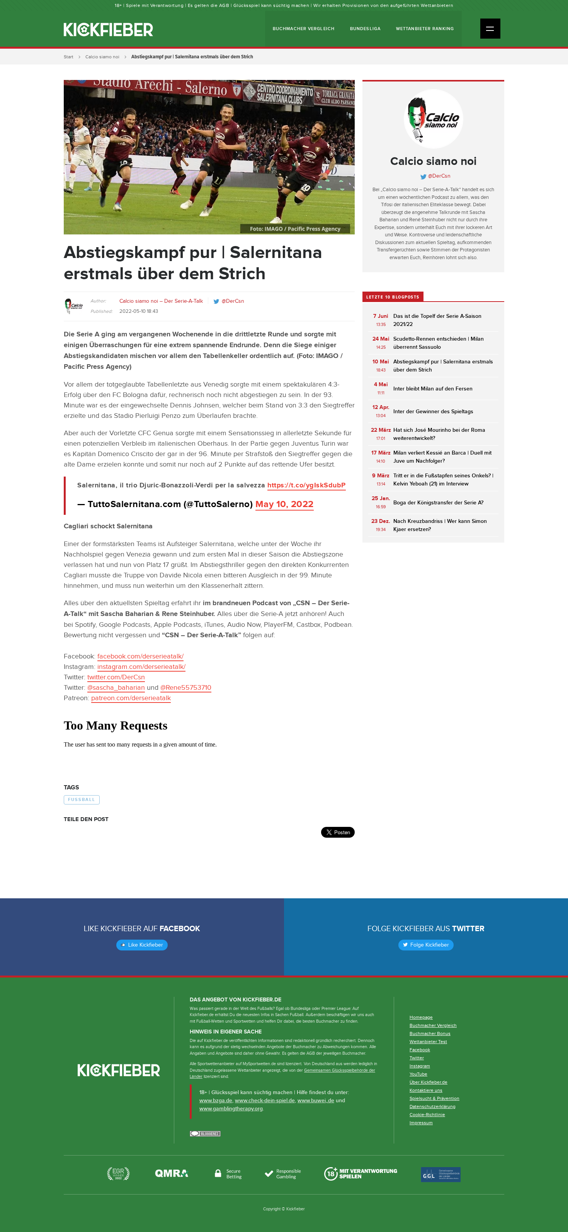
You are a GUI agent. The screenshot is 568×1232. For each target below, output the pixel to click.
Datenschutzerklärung (433, 1106)
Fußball (81, 799)
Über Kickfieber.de (428, 1082)
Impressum (421, 1122)
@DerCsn (233, 301)
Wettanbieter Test (428, 1041)
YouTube (418, 1074)
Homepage (421, 1017)
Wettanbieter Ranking (425, 28)
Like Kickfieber (145, 945)
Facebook (180, 928)
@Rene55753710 (185, 688)
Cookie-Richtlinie (427, 1114)
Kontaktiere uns (426, 1090)
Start (68, 56)
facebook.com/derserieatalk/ (140, 656)
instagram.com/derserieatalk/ (141, 667)
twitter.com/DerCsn (116, 677)
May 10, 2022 (284, 504)
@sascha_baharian (116, 688)
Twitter (468, 928)
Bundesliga (365, 28)
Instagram (420, 1066)
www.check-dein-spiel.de (265, 1100)
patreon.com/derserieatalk (131, 698)
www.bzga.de (215, 1100)
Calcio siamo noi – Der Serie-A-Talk (161, 301)
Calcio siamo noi (102, 56)
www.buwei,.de (316, 1100)
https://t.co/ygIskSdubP (306, 485)
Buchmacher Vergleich (304, 28)
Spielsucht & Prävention (434, 1098)
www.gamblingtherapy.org (231, 1108)
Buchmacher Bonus (430, 1033)
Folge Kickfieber (429, 945)
